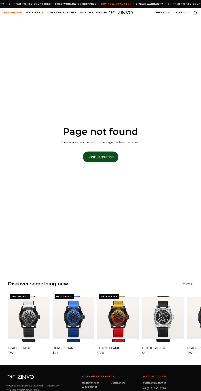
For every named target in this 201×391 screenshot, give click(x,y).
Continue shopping (101, 157)
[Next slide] (189, 323)
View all (188, 284)
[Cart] (195, 12)
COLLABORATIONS (62, 12)
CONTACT (181, 12)
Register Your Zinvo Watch (90, 384)
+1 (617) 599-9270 (154, 388)
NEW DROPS (13, 12)
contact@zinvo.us (154, 382)
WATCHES (35, 12)
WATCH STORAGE (93, 12)
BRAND (163, 12)
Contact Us (118, 382)
